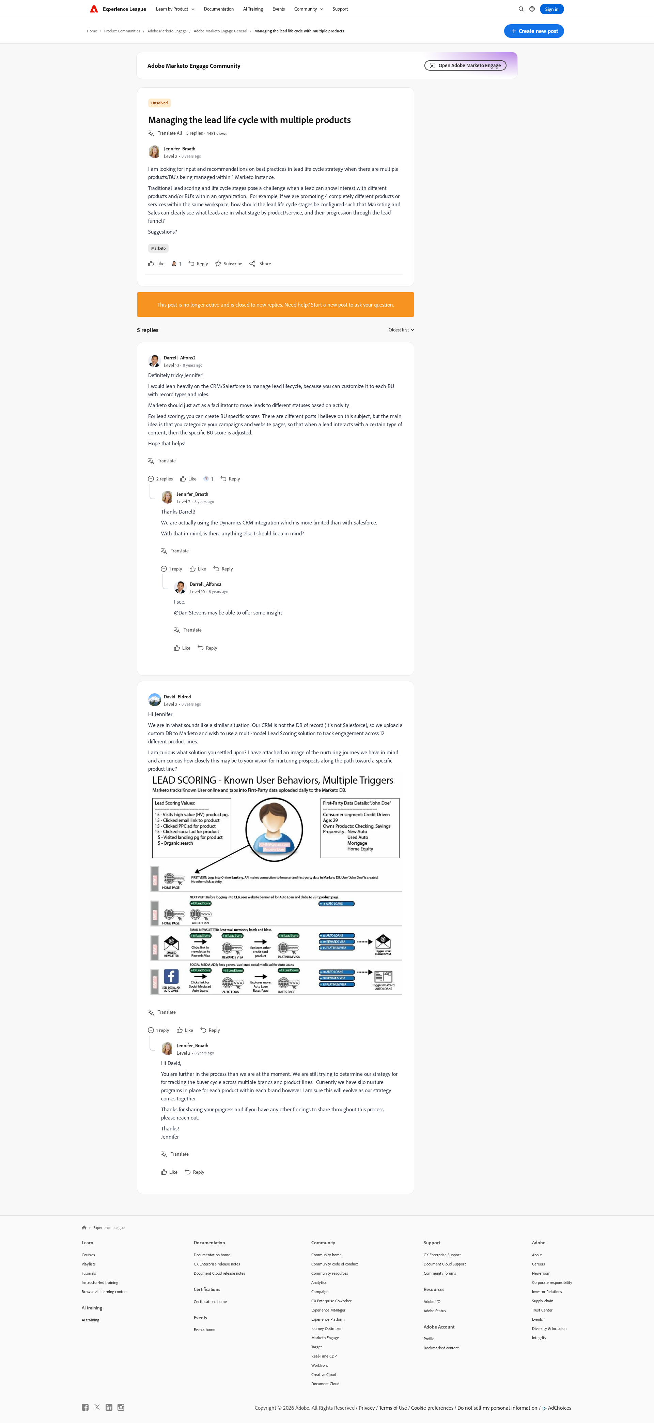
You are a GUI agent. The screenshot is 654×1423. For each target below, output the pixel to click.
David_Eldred (177, 696)
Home (92, 30)
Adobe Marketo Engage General (220, 30)
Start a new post (329, 304)
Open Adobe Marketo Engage (470, 65)
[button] (534, 31)
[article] (274, 418)
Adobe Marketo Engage (167, 30)
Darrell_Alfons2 (180, 357)
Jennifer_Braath (180, 148)
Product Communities (122, 30)
